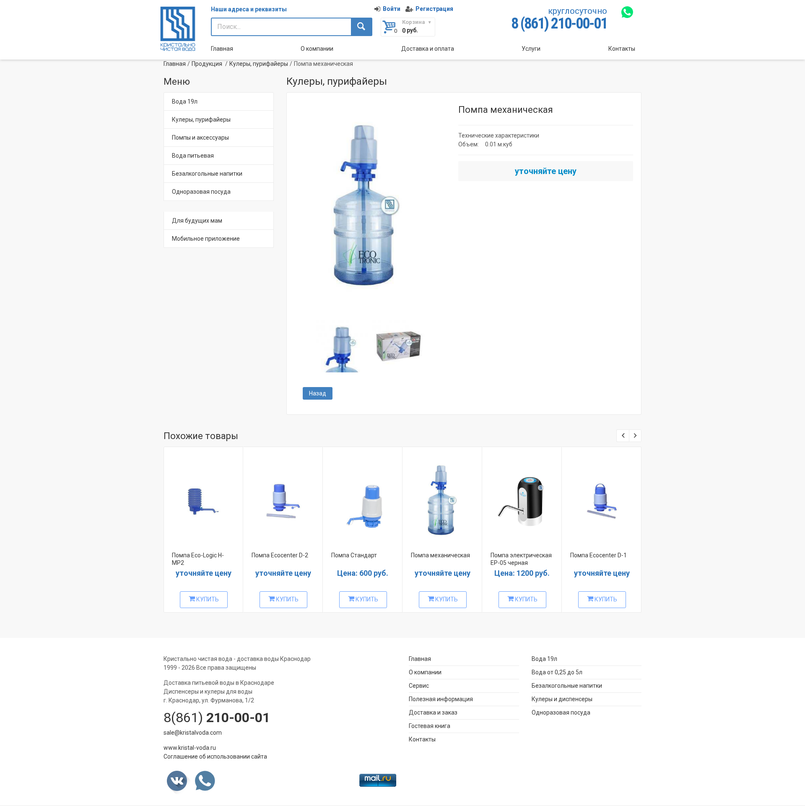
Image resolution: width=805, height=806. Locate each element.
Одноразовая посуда (201, 191)
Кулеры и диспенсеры (562, 699)
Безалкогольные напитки (207, 173)
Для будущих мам (197, 220)
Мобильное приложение (206, 238)
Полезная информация (441, 699)
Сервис (419, 685)
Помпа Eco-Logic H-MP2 (198, 559)
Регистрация (434, 8)
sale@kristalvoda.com (193, 732)
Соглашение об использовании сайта (215, 756)
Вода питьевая (193, 155)
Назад (317, 393)
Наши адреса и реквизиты (249, 9)
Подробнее (202, 498)
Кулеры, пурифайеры (258, 63)
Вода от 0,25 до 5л (557, 672)
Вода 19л (184, 101)
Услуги (531, 48)
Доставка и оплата (427, 48)
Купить (207, 599)
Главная (222, 48)
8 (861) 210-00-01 (559, 23)
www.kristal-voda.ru (190, 747)
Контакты (621, 48)
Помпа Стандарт (354, 555)
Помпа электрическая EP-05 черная (521, 559)
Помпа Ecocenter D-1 (598, 555)
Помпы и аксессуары (200, 137)
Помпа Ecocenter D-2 (280, 555)
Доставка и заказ (433, 712)
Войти (391, 8)
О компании (317, 48)
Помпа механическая (440, 555)
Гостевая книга (429, 726)
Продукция (207, 63)
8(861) (217, 717)
